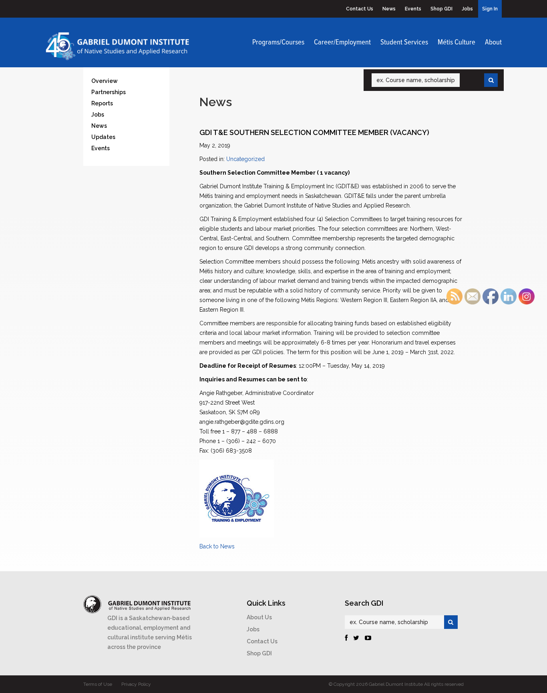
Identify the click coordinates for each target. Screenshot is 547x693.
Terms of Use (97, 684)
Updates (103, 137)
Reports (102, 103)
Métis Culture (456, 42)
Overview (104, 81)
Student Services (404, 42)
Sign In (490, 9)
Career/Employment (342, 42)
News (389, 9)
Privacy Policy (136, 684)
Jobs (467, 9)
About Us (259, 617)
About (493, 42)
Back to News (217, 546)
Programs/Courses (278, 42)
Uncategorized (245, 159)
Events (413, 9)
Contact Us (359, 9)
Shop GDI (441, 9)
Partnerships (108, 92)
